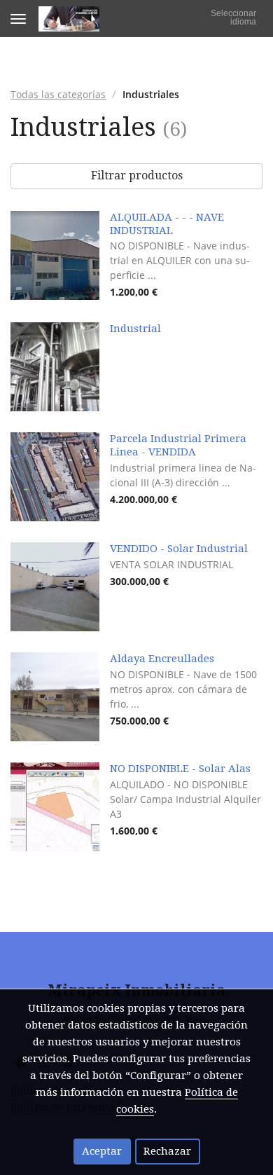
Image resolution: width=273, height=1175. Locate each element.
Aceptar (102, 1151)
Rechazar (167, 1151)
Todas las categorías (58, 94)
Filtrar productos (137, 175)
